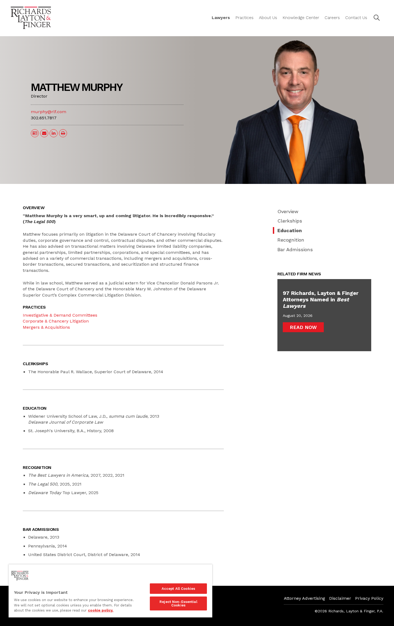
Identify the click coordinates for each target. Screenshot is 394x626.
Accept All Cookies (178, 589)
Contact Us (356, 17)
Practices (244, 17)
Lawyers (221, 17)
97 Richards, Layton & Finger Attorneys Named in (320, 299)
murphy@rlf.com (48, 111)
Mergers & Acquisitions (46, 327)
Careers (332, 17)
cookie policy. (100, 610)
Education (289, 230)
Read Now (303, 327)
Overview (287, 211)
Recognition (290, 240)
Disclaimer (340, 598)
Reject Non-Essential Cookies (178, 603)
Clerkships (289, 221)
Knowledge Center (301, 17)
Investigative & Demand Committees (60, 315)
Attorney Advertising (304, 598)
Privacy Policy (369, 598)
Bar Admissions (295, 249)
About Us (268, 17)
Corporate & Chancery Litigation (56, 321)
